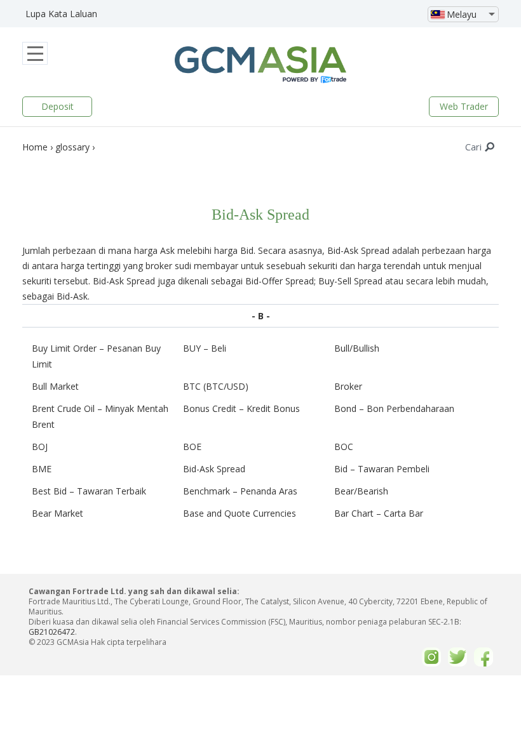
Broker (348, 386)
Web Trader (464, 106)
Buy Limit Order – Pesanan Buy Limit (96, 356)
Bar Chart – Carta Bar (378, 513)
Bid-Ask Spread (214, 469)
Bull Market (55, 386)
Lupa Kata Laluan (61, 14)
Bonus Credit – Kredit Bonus (241, 408)
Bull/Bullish (356, 348)
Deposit (57, 106)
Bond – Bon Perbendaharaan (394, 408)
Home (35, 147)
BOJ (40, 447)
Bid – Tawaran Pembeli (382, 469)
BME (41, 469)
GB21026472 (52, 631)
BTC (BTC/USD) (215, 386)
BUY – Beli (204, 348)
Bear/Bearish (361, 491)
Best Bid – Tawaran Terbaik (89, 491)
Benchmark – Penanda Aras (240, 491)
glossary (72, 147)
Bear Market (57, 513)
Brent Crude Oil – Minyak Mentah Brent (100, 416)
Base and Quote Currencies (239, 513)
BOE (192, 447)
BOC (343, 447)
